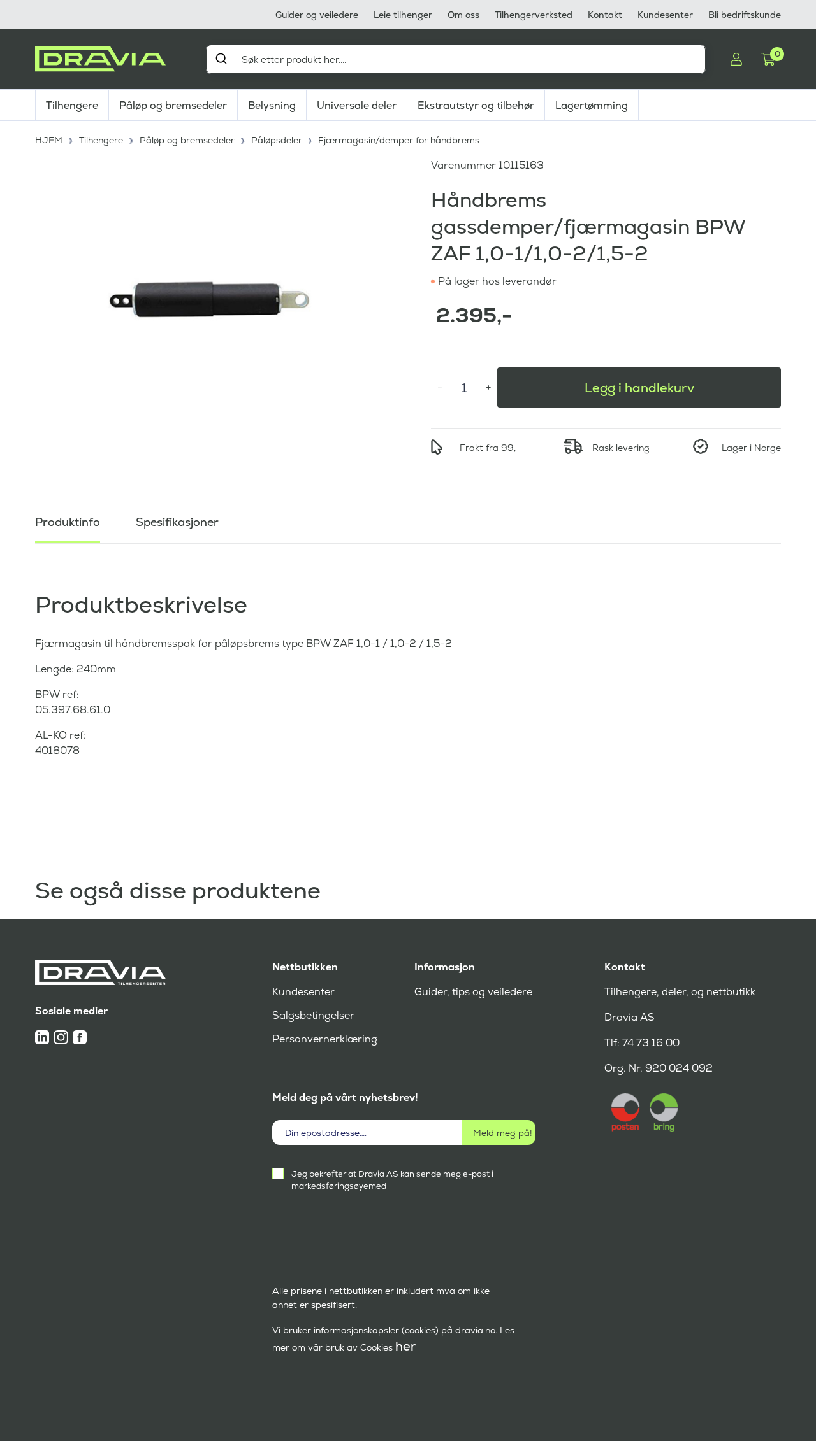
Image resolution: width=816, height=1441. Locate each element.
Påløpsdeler (276, 140)
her (405, 1346)
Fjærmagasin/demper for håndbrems (398, 140)
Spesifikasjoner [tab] (177, 522)
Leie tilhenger (403, 14)
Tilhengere (72, 105)
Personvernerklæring (324, 1039)
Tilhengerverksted (533, 14)
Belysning (272, 105)
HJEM (48, 140)
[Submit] (221, 59)
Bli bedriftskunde (744, 14)
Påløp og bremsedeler (173, 105)
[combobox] (456, 59)
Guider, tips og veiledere (473, 991)
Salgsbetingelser (313, 1015)
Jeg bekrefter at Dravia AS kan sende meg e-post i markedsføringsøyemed (392, 1179)
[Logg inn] (736, 59)
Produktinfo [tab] (67, 522)
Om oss (463, 14)
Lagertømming (591, 105)
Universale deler (357, 105)
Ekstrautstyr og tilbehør (476, 105)
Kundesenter (665, 14)
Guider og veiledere (316, 14)
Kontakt (605, 14)
